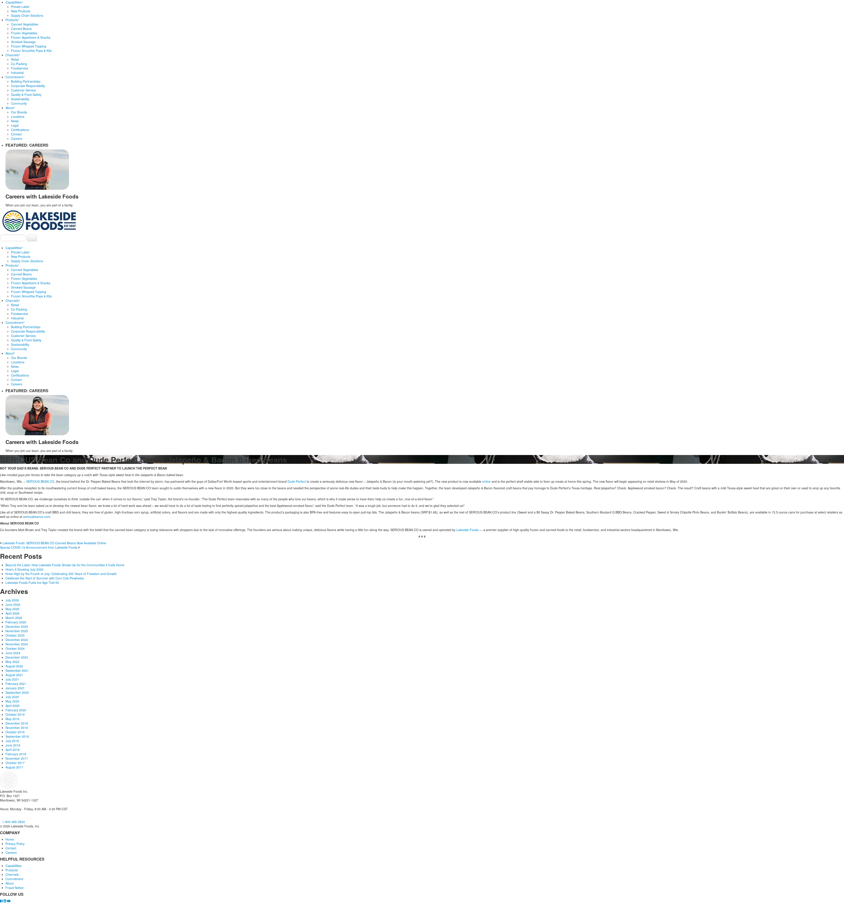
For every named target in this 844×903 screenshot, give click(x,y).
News (15, 121)
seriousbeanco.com (36, 516)
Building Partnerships (25, 81)
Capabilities (14, 2)
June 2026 (12, 604)
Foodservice (19, 68)
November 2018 (16, 727)
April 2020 (12, 705)
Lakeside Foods (467, 530)
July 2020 (12, 697)
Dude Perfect (296, 481)
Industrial (17, 72)
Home (9, 839)
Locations (17, 116)
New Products (20, 11)
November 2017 (16, 758)
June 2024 (12, 653)
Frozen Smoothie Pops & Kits (31, 50)
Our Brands (19, 112)
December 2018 (16, 723)
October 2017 (15, 763)
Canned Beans (21, 28)
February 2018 (15, 754)
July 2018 (12, 741)
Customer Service (23, 90)
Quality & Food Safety (26, 94)
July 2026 (12, 600)
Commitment (15, 77)
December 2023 (16, 657)
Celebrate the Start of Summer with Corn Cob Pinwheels (44, 578)
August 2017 (14, 767)
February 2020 (15, 710)
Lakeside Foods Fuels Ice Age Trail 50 (32, 582)
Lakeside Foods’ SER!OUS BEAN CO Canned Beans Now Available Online (54, 543)
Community (19, 103)
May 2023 (12, 661)
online (486, 481)
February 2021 (15, 683)
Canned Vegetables (24, 24)
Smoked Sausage (23, 42)
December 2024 (16, 639)
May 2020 (12, 701)
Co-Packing (19, 64)
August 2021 (14, 675)
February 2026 (15, 622)
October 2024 (15, 648)
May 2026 (12, 609)
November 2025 (16, 631)
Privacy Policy (15, 843)
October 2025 (15, 635)
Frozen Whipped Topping (28, 46)
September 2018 (17, 736)
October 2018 (15, 732)
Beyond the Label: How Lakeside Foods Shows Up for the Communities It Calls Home (64, 565)
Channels (12, 55)
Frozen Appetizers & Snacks (30, 37)
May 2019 (12, 719)
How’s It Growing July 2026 (24, 569)
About (10, 108)
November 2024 (16, 644)
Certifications (20, 129)
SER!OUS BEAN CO (40, 481)
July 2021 (12, 679)
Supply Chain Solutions (27, 15)
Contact (16, 134)
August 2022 (14, 666)
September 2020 (17, 692)
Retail (15, 59)
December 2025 (16, 626)
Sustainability (20, 99)
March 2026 (13, 617)
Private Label (20, 6)
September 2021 (17, 670)
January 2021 (15, 688)
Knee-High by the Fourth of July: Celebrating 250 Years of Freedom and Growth (61, 574)
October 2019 (15, 714)
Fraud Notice (14, 887)
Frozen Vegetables (24, 33)
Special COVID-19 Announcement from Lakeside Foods (38, 547)
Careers (16, 138)
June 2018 (12, 745)
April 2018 (12, 749)
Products (12, 20)
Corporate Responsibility (28, 86)
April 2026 (12, 613)
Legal (15, 125)
